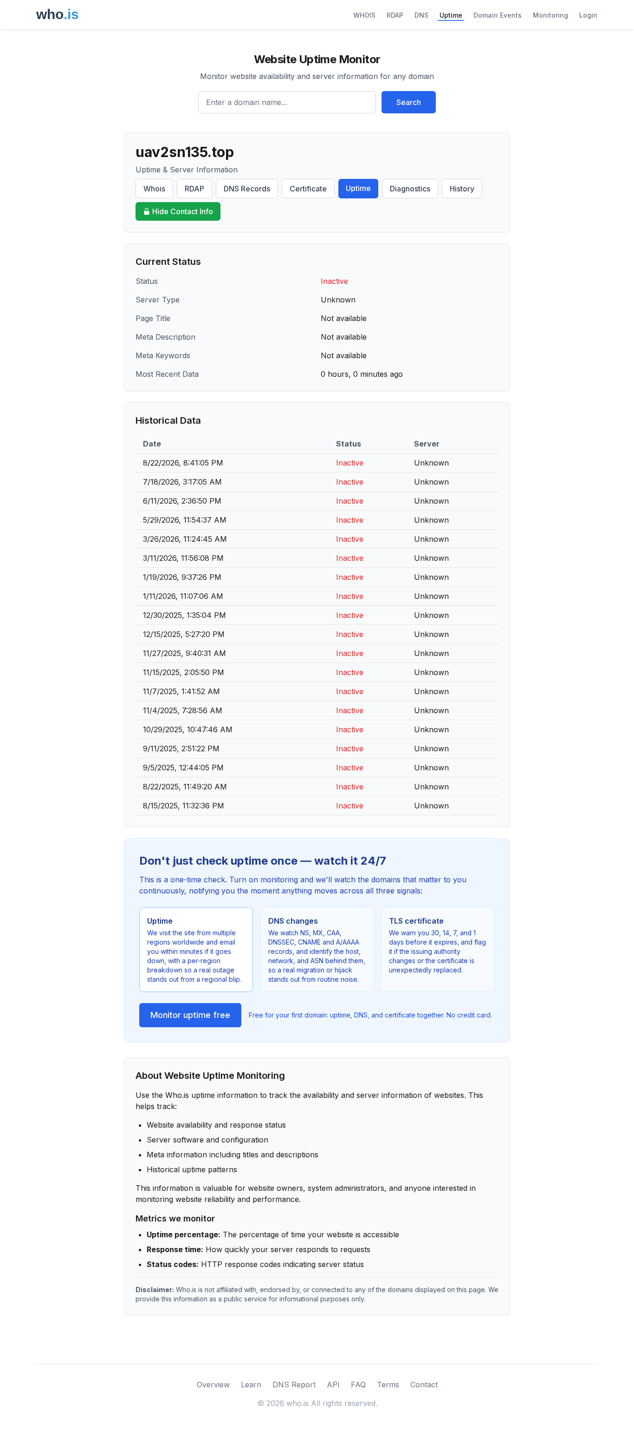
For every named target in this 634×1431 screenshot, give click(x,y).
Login (588, 15)
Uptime (451, 15)
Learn (251, 1384)
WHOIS (364, 15)
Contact (424, 1384)
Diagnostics (410, 188)
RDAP (395, 15)
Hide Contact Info (182, 211)
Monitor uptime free (190, 1015)
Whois (154, 188)
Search (408, 102)
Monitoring (550, 15)
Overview (213, 1384)
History (462, 188)
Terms (388, 1384)
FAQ (358, 1384)
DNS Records (247, 188)
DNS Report (294, 1384)
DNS (421, 15)
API (333, 1384)
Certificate (308, 188)
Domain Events (497, 15)
